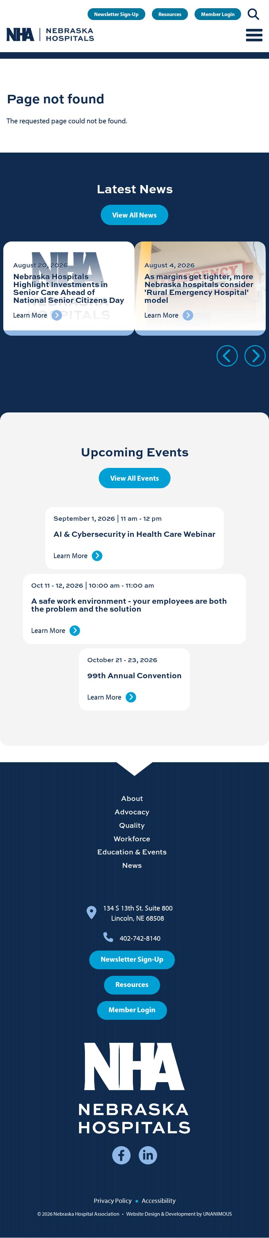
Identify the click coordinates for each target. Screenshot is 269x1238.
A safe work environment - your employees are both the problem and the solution (129, 604)
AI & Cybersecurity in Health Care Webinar (134, 533)
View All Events (134, 478)
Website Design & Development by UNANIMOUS (179, 1214)
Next (255, 356)
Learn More (70, 555)
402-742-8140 (140, 938)
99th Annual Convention (134, 675)
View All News (134, 215)
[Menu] (254, 34)
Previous (227, 356)
